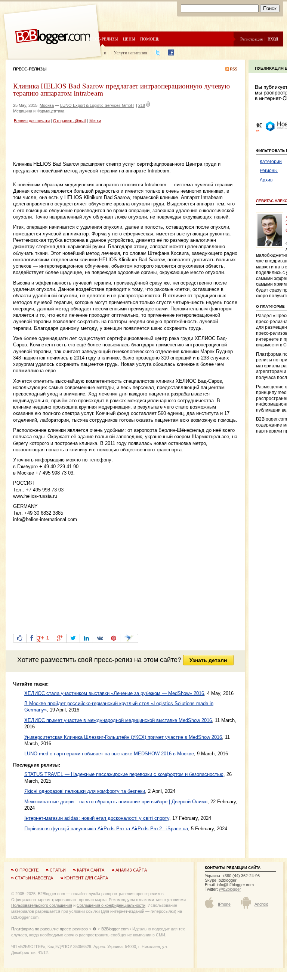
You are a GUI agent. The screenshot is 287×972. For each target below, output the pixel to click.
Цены (129, 39)
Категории (271, 161)
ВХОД (273, 39)
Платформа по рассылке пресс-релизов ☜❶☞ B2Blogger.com (70, 929)
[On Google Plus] (60, 638)
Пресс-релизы (102, 39)
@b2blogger (230, 889)
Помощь (149, 39)
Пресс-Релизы (30, 69)
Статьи (58, 870)
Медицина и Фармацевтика (38, 111)
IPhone (224, 904)
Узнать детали (208, 660)
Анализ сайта (131, 870)
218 (141, 105)
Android (261, 904)
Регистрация (251, 39)
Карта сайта (90, 870)
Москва (47, 105)
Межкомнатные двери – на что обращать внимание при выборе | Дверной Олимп (115, 801)
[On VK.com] (100, 638)
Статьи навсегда (34, 878)
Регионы (269, 170)
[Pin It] (113, 638)
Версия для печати (32, 120)
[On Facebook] (31, 638)
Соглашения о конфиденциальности (111, 905)
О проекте (26, 870)
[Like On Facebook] (20, 638)
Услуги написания (130, 52)
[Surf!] (129, 638)
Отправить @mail (69, 120)
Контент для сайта (86, 878)
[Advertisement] (100, 143)
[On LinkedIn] (86, 638)
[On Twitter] (73, 638)
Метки (95, 120)
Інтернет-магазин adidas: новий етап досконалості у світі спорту (96, 818)
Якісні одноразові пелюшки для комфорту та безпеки (84, 791)
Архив (266, 180)
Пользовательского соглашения (41, 905)
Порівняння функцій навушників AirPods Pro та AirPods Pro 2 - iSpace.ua (106, 828)
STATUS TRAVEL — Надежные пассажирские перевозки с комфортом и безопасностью (123, 774)
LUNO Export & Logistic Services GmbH (97, 105)
